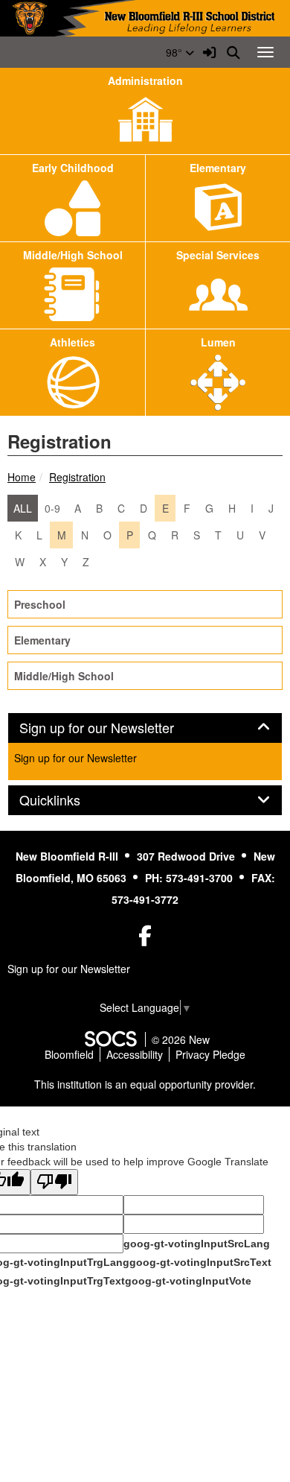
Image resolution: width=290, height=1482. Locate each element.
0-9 (52, 508)
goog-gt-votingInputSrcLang (196, 1244)
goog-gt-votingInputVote (188, 1281)
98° (175, 52)
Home (21, 476)
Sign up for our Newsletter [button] (113, 728)
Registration (77, 476)
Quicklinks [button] (66, 800)
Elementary (42, 640)
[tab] (145, 728)
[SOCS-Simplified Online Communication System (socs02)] (110, 1039)
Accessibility (134, 1054)
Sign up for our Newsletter (75, 757)
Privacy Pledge (210, 1054)
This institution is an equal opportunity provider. (145, 1084)
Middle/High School (64, 675)
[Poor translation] (54, 1182)
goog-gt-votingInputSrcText (200, 1262)
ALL (22, 508)
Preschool (39, 604)
